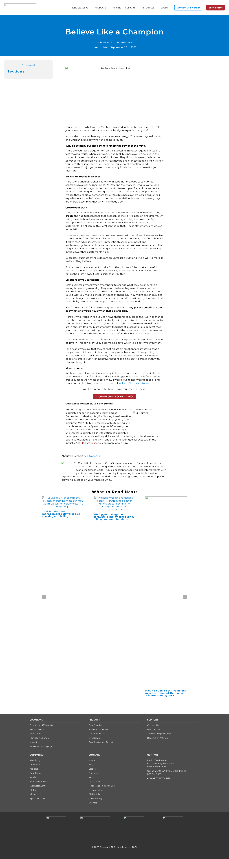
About (92, 760)
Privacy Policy (96, 790)
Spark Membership (40, 781)
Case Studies (95, 725)
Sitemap (93, 802)
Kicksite (34, 769)
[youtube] (161, 782)
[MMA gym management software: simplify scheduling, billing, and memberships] (114, 497)
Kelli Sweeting (92, 456)
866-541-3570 (154, 774)
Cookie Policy (96, 798)
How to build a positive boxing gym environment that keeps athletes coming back (165, 693)
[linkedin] (165, 782)
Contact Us (153, 725)
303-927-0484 (164, 771)
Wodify (33, 777)
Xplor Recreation (38, 798)
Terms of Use (95, 781)
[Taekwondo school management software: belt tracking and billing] (63, 497)
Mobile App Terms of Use (102, 786)
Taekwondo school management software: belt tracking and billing (61, 514)
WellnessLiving (38, 786)
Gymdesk (35, 764)
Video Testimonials (98, 729)
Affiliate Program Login (159, 733)
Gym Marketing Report (101, 742)
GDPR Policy (95, 794)
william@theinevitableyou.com (137, 383)
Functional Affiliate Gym (42, 725)
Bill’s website (90, 443)
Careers (92, 769)
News (91, 777)
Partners (93, 773)
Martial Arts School (39, 738)
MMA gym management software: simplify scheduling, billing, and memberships (114, 517)
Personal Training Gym (41, 746)
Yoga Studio (36, 742)
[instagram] (156, 782)
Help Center (153, 729)
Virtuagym (35, 794)
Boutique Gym (37, 729)
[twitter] (152, 782)
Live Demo (94, 738)
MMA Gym (35, 733)
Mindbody (35, 760)
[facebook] (148, 782)
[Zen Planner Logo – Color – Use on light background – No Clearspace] (20, 4)
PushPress (35, 773)
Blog (91, 764)
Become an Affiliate (157, 738)
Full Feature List (97, 733)
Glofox (33, 790)
